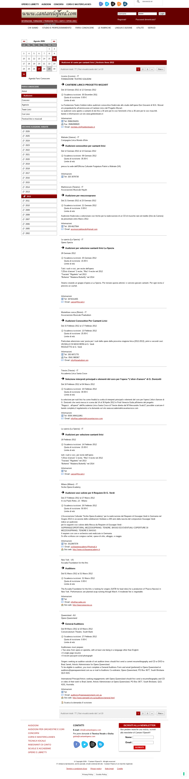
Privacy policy (96, 769)
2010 (28, 205)
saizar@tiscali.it (77, 302)
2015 (28, 182)
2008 (28, 215)
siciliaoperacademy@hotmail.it (84, 547)
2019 (28, 164)
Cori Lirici (26, 114)
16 (54, 59)
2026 (28, 131)
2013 (28, 192)
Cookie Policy (101, 774)
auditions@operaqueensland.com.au (86, 695)
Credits (120, 769)
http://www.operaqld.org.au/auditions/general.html (94, 698)
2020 (28, 159)
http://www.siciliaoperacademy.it (86, 549)
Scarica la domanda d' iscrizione (77, 703)
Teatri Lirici (26, 109)
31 (24, 74)
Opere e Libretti (30, 4)
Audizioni (46, 4)
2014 (28, 187)
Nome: (129, 737)
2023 (28, 145)
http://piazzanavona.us (82, 605)
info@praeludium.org (79, 360)
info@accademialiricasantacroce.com (87, 418)
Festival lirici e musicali (32, 119)
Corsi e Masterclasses (78, 4)
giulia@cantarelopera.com (84, 736)
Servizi (151, 28)
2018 (28, 168)
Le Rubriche (104, 28)
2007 (28, 219)
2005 (28, 229)
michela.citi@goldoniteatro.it (83, 127)
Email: (129, 742)
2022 (28, 150)
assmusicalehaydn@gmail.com (84, 229)
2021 (28, 154)
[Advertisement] (32, 330)
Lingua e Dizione (123, 28)
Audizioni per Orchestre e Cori (46, 729)
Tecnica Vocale (37, 741)
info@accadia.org (78, 602)
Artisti (24, 91)
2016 (28, 178)
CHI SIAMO (33, 28)
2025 (28, 136)
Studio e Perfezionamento (56, 28)
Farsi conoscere (84, 28)
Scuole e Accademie (39, 748)
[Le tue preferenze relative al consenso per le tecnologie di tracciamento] (184, 774)
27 (39, 69)
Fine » (160, 69)
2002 (28, 233)
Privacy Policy (87, 774)
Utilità (140, 28)
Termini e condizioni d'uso (76, 769)
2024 (28, 141)
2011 (28, 201)
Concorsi (59, 4)
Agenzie (25, 105)
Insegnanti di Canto (39, 744)
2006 (28, 224)
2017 (28, 173)
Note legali (109, 769)
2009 (28, 210)
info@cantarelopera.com (90, 730)
